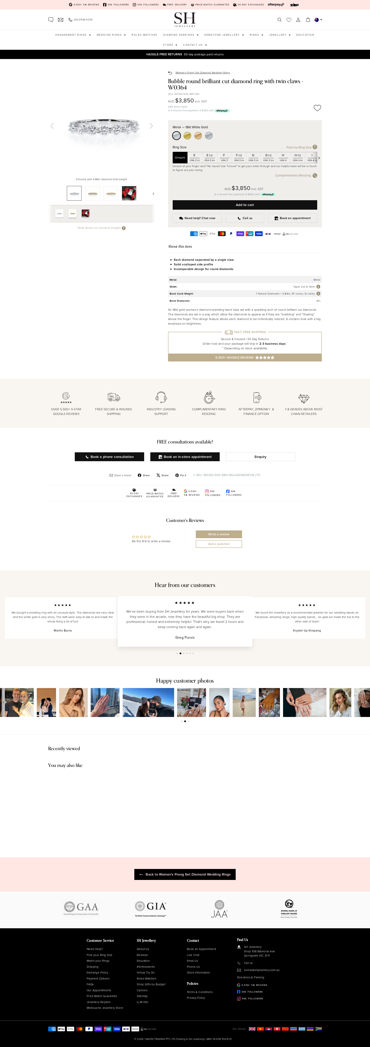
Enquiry (261, 456)
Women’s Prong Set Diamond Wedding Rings (203, 72)
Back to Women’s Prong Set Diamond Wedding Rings (188, 874)
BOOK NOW (280, 54)
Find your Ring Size (100, 955)
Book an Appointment (201, 949)
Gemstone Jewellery (222, 35)
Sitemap (142, 996)
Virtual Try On (146, 972)
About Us (143, 949)
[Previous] (52, 125)
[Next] (151, 125)
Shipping (92, 967)
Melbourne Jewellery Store (105, 1008)
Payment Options (98, 978)
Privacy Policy (196, 998)
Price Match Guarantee (102, 996)
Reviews (142, 955)
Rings (255, 35)
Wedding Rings (110, 35)
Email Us (192, 961)
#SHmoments (146, 967)
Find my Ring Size (300, 147)
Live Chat (193, 955)
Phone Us (193, 967)
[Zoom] (101, 122)
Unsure (180, 157)
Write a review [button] (218, 534)
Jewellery (278, 35)
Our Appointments (99, 990)
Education (305, 35)
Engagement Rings (72, 35)
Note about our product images (100, 227)
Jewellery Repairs (99, 1002)
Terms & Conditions (200, 992)
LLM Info (142, 1002)
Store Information (198, 972)
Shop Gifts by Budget (151, 984)
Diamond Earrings (179, 35)
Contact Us (193, 45)
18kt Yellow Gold (187, 135)
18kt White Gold (176, 135)
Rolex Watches (144, 35)
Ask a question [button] (219, 544)
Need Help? (95, 949)
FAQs (90, 984)
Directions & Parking (250, 977)
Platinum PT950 (209, 135)
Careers (142, 990)
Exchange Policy (97, 972)
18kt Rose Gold (198, 135)
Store (168, 45)
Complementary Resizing (293, 175)
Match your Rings (98, 961)
